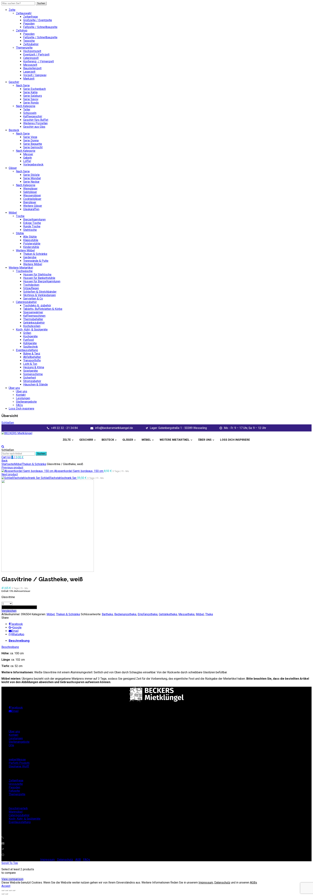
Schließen (7, 422)
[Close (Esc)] (2, 890)
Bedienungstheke (125, 614)
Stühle (20, 233)
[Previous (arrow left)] (2, 893)
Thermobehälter (33, 319)
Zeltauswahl (23, 13)
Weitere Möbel (25, 250)
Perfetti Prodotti (19, 763)
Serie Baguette (32, 144)
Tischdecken (31, 285)
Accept (5, 886)
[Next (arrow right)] (6, 893)
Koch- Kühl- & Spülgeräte (32, 329)
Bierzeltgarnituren (34, 219)
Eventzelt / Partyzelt (36, 54)
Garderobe (29, 257)
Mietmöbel (15, 812)
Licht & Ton (30, 364)
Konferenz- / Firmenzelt (38, 61)
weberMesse (17, 759)
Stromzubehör (32, 381)
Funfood (28, 340)
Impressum (47, 859)
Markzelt (28, 78)
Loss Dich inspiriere (21, 408)
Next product (9, 474)
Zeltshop (21, 30)
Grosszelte (16, 784)
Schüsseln (29, 113)
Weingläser (30, 188)
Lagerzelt (29, 71)
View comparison (12, 879)
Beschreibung (19, 640)
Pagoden (29, 23)
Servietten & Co (33, 298)
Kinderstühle (31, 247)
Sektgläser (30, 192)
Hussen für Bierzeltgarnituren (41, 281)
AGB (78, 859)
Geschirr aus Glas (34, 126)
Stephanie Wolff (19, 766)
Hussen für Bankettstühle (39, 278)
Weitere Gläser (32, 205)
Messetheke (186, 614)
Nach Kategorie (25, 106)
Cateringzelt (31, 58)
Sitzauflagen (31, 288)
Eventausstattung (27, 350)
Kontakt (21, 395)
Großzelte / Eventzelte (37, 20)
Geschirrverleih (18, 808)
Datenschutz (65, 859)
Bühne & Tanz (31, 353)
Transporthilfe (32, 360)
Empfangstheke (148, 614)
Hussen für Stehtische (37, 274)
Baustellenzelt (32, 68)
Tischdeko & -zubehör (37, 305)
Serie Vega (30, 137)
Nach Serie (23, 85)
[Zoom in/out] (13, 890)
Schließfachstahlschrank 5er (59, 478)
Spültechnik (30, 346)
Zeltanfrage (30, 16)
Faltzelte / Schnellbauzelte (40, 27)
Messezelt (30, 65)
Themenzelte (24, 47)
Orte (11, 745)
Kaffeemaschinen (34, 315)
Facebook (16, 624)
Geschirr (14, 82)
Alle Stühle (30, 236)
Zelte (12, 10)
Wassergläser (32, 195)
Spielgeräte (30, 370)
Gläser (13, 168)
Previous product (12, 467)
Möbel (13, 212)
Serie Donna (31, 140)
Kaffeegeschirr (32, 116)
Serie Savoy (30, 99)
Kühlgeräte (30, 343)
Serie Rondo (31, 102)
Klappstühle (30, 240)
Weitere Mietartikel (21, 267)
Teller (26, 109)
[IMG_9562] (156, 526)
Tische (20, 216)
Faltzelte (14, 791)
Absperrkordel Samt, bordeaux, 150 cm (79, 471)
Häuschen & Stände (35, 384)
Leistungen (23, 398)
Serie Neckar (31, 181)
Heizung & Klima (33, 367)
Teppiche (29, 41)
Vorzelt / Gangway (35, 75)
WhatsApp (17, 634)
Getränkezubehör (34, 322)
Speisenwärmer (33, 312)
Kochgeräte (30, 336)
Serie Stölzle (31, 175)
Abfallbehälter (32, 357)
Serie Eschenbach (34, 89)
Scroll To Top (9, 863)
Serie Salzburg (32, 96)
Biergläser (29, 202)
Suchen (41, 3)
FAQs (19, 405)
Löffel (27, 161)
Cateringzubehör (26, 302)
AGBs (253, 882)
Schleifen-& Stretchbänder (40, 291)
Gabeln (27, 157)
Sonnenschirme (33, 374)
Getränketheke (168, 614)
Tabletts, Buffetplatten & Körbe (42, 309)
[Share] (6, 890)
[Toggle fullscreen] (10, 890)
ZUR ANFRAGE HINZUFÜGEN (19, 607)
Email (15, 631)
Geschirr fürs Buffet (35, 120)
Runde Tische (31, 226)
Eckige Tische (32, 223)
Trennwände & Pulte (35, 260)
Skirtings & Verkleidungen (39, 295)
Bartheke (107, 614)
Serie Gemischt (33, 147)
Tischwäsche (24, 271)
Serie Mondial (32, 178)
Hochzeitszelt (32, 51)
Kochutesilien (31, 326)
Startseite (7, 464)
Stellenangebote (26, 401)
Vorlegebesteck (33, 164)
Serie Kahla (30, 92)
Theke (209, 614)
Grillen (27, 333)
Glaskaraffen (31, 209)
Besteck (14, 130)
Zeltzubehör (31, 44)
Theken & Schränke (35, 254)
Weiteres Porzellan (35, 123)
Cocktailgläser (32, 199)
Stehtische (30, 230)
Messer (28, 154)
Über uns (14, 388)
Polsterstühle (31, 243)
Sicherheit (29, 377)
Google (17, 627)
